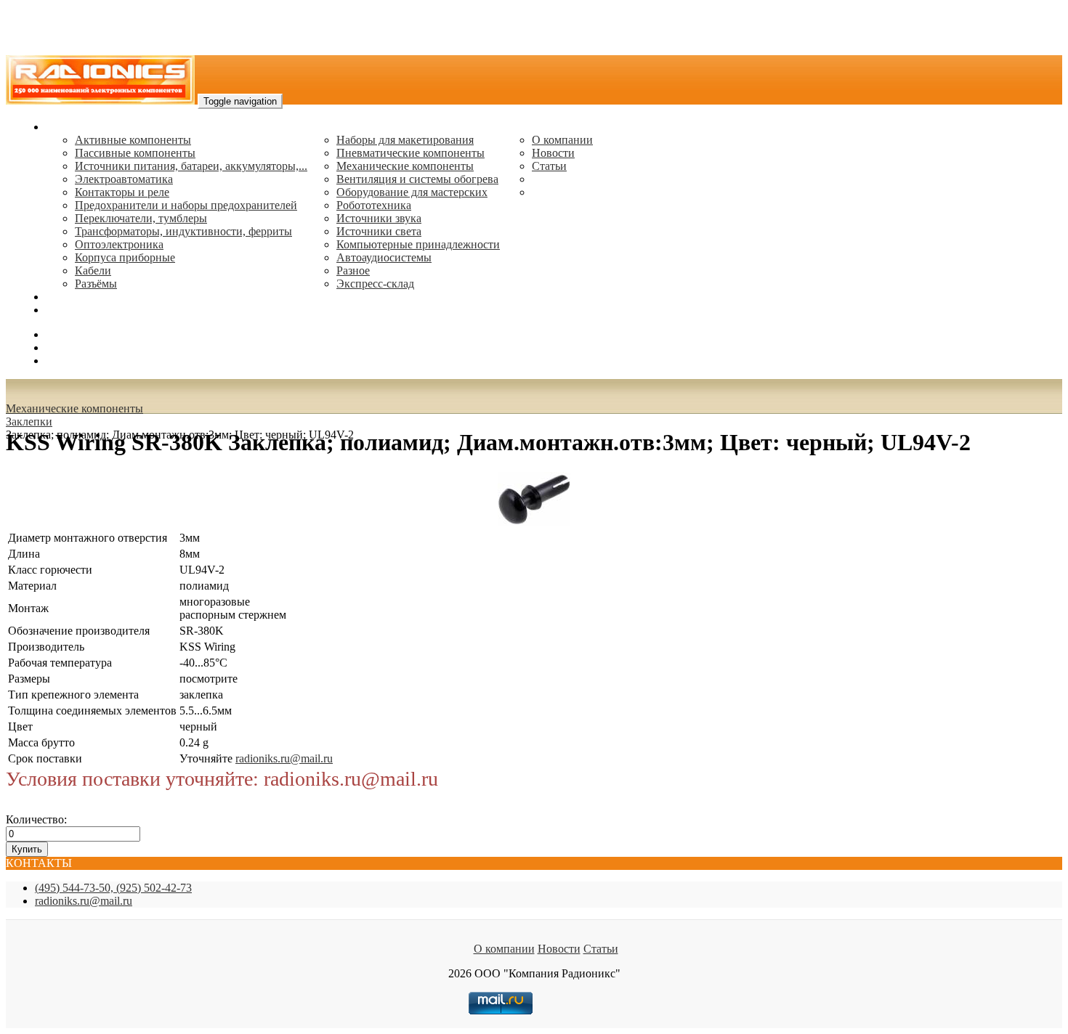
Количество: (36, 819)
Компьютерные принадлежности (418, 244)
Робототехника (373, 205)
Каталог (66, 127)
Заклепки (29, 421)
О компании (562, 140)
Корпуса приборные (125, 257)
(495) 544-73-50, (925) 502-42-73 (113, 888)
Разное (353, 270)
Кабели (93, 270)
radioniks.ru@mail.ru (94, 310)
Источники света (378, 231)
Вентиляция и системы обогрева (417, 179)
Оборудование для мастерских (412, 192)
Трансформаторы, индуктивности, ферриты (183, 231)
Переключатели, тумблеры (141, 218)
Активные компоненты (133, 140)
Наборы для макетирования (405, 140)
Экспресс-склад (375, 283)
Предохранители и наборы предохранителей (186, 205)
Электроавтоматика (124, 179)
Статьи (549, 166)
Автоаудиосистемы (384, 257)
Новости (553, 153)
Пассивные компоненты (135, 153)
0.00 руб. (67, 360)
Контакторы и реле (122, 192)
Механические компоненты (405, 166)
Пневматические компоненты (410, 153)
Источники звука (378, 218)
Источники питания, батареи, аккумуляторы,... (191, 166)
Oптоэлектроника (119, 244)
